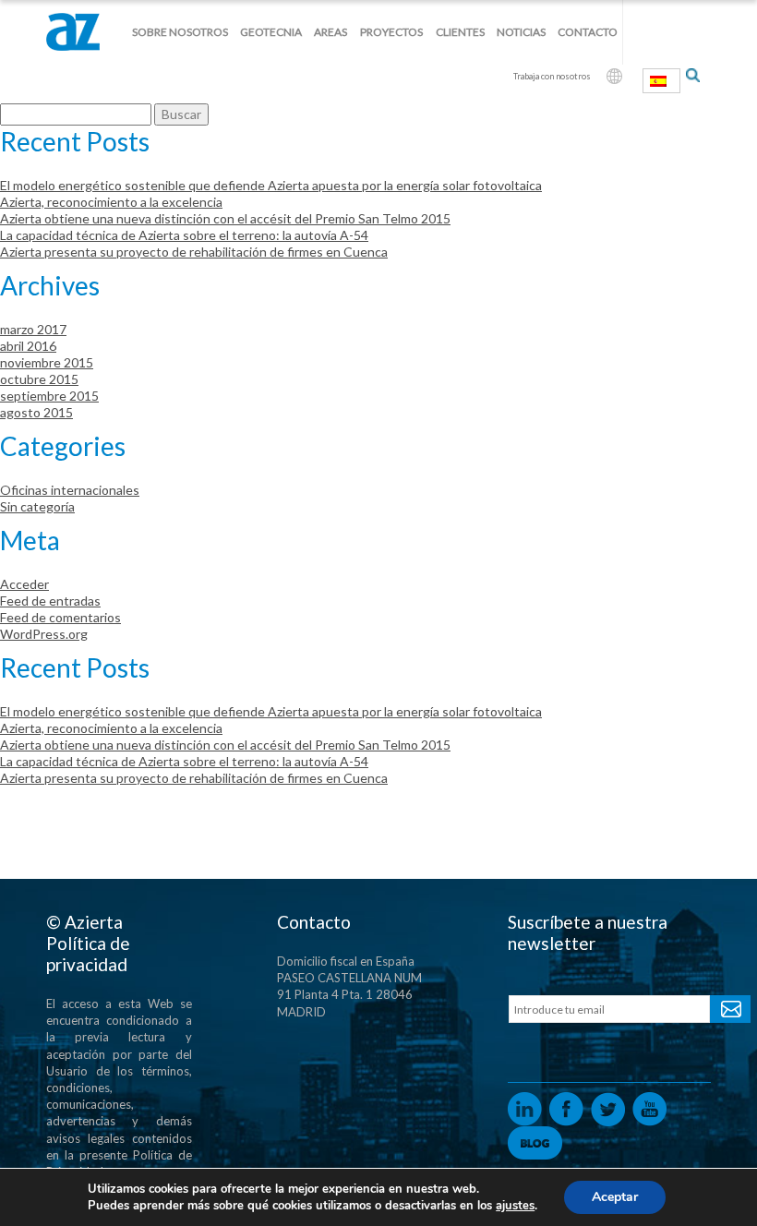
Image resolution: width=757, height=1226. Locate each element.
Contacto (588, 32)
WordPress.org (44, 634)
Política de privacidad (88, 953)
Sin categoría (37, 506)
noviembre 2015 (46, 362)
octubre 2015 (39, 379)
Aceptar (615, 1197)
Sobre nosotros (180, 32)
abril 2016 (28, 346)
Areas (330, 32)
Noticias (521, 32)
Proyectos (391, 32)
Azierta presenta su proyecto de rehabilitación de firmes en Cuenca (194, 251)
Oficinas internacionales (69, 490)
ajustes (515, 1205)
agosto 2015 (36, 412)
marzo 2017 (33, 329)
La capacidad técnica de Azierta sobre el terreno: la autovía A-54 (184, 235)
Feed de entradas (50, 600)
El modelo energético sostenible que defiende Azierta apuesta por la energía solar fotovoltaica (271, 185)
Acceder (24, 584)
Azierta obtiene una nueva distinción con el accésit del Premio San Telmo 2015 (225, 218)
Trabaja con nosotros (552, 76)
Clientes (460, 32)
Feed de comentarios (60, 617)
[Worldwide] (614, 76)
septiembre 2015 (49, 395)
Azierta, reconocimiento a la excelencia (111, 202)
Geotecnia (271, 32)
